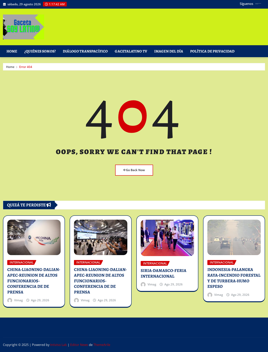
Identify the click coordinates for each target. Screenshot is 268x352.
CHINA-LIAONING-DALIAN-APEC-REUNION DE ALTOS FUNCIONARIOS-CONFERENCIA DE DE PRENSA (33, 281)
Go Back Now (135, 170)
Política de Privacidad (212, 51)
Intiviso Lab (58, 345)
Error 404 (25, 67)
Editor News (79, 345)
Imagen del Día (168, 51)
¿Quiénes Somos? (40, 51)
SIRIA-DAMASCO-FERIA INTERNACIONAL (163, 273)
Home (11, 51)
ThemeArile (101, 345)
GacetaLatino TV (131, 51)
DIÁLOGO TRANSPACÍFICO (85, 51)
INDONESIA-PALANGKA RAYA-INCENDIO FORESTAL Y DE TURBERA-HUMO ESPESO (234, 278)
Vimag (18, 300)
